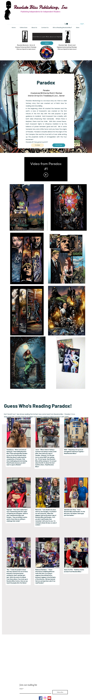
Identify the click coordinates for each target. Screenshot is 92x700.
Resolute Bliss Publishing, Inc (40, 7)
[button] (66, 24)
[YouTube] (49, 698)
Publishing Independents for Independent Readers (40, 11)
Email (22, 688)
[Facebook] (40, 698)
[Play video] (46, 175)
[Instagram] (45, 698)
